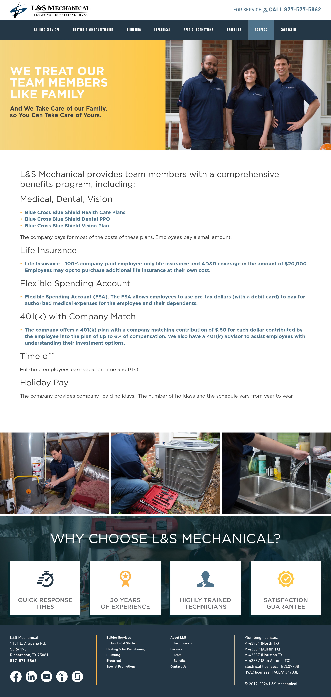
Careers (261, 30)
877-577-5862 (23, 661)
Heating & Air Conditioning (93, 30)
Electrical (162, 30)
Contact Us (288, 30)
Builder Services (47, 30)
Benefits (180, 661)
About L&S (234, 30)
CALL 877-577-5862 (295, 10)
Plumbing (134, 30)
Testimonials (183, 643)
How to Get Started (123, 643)
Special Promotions (199, 30)
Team (178, 655)
